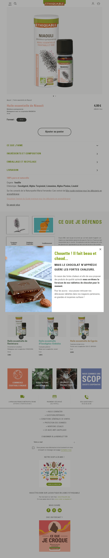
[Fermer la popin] (100, 249)
